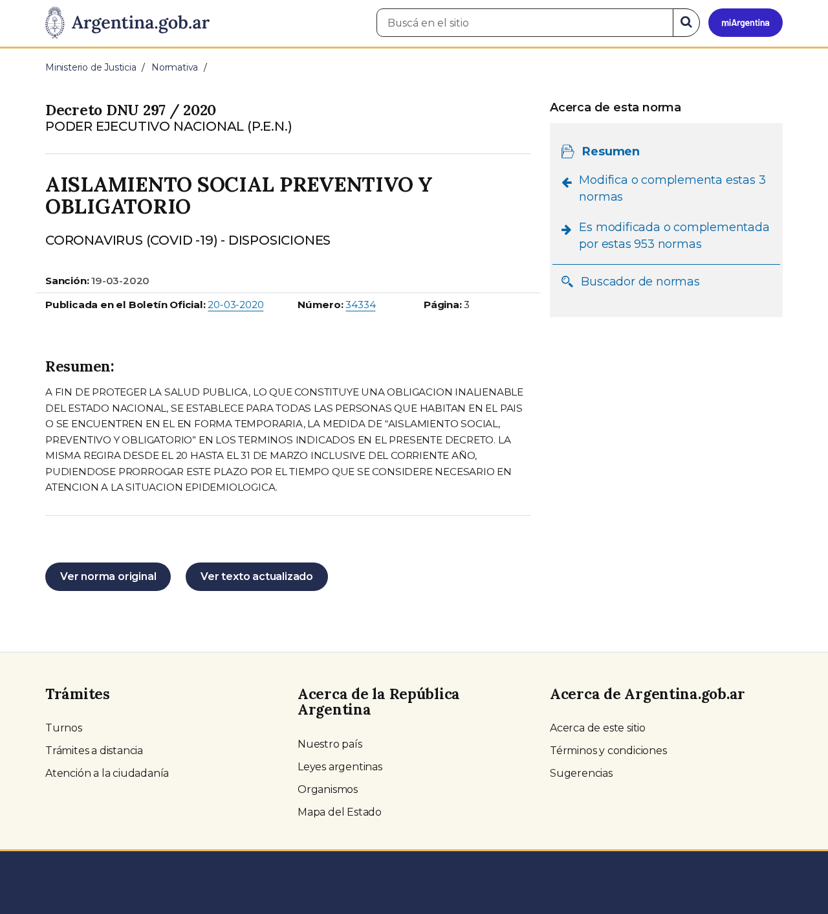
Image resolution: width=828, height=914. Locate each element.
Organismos (328, 789)
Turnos (63, 728)
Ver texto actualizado (257, 576)
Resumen (611, 151)
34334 (360, 304)
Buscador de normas (640, 281)
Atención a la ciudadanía (107, 773)
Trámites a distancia (94, 750)
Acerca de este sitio (598, 728)
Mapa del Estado (340, 812)
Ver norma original (108, 576)
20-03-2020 (235, 304)
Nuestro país (330, 744)
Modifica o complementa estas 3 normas (672, 187)
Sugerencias (581, 773)
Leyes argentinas (340, 767)
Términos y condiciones (608, 750)
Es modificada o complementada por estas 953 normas (674, 235)
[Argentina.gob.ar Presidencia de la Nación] (127, 23)
